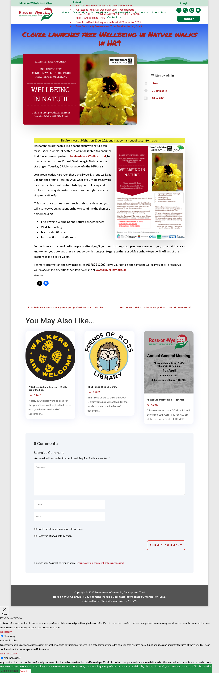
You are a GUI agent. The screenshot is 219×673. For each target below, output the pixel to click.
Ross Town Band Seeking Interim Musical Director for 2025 (108, 22)
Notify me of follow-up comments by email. (60, 528)
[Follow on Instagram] (191, 10)
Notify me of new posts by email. (55, 535)
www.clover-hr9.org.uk (111, 270)
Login (185, 3)
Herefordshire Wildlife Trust (87, 156)
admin (169, 75)
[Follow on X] (185, 10)
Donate (188, 19)
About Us (157, 12)
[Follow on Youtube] (198, 10)
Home (65, 12)
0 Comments (159, 90)
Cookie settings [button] (9, 670)
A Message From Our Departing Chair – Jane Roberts (105, 9)
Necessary (9, 635)
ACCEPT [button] (25, 670)
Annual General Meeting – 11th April (166, 399)
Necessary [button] (6, 631)
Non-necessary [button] (8, 653)
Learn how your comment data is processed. (100, 562)
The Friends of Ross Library (102, 387)
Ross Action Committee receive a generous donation (104, 5)
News (155, 83)
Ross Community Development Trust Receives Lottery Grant (109, 26)
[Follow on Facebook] (178, 10)
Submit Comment (166, 545)
